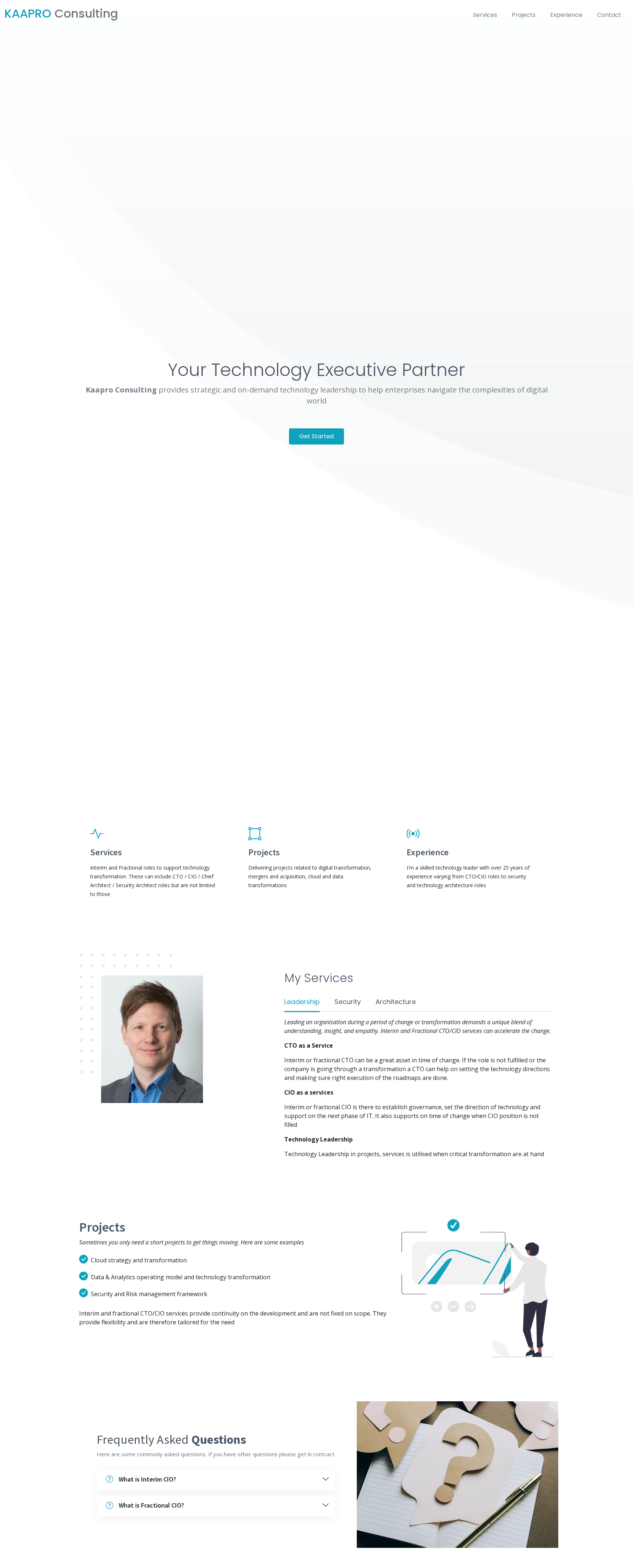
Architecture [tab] (395, 1001)
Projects (524, 15)
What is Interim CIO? (147, 1479)
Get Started (316, 436)
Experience (566, 15)
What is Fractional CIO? (151, 1505)
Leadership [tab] (302, 1001)
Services (485, 15)
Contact (609, 15)
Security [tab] (347, 1001)
